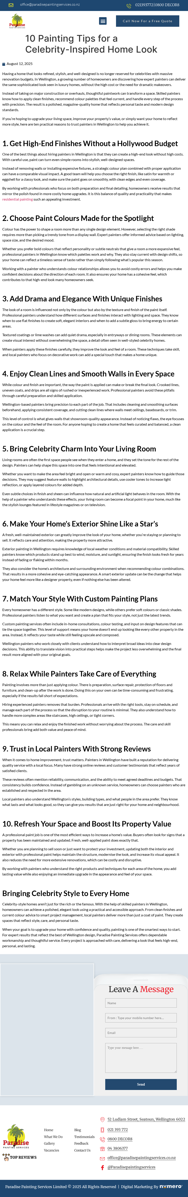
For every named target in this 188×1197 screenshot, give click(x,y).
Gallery (49, 1143)
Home (48, 1130)
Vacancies (51, 1150)
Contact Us (82, 1150)
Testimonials (84, 1137)
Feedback (81, 1143)
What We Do (53, 1137)
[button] (103, 21)
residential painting (17, 199)
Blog (77, 1130)
